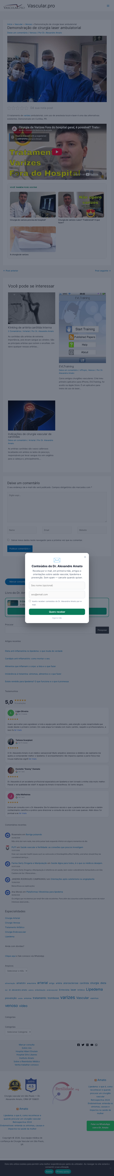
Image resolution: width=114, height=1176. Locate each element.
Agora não (57, 618)
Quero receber (57, 611)
